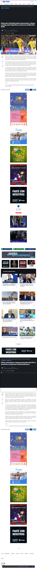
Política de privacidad (21, 566)
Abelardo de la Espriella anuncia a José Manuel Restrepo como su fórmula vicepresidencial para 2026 (27, 303)
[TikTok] (3, 565)
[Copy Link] (11, 33)
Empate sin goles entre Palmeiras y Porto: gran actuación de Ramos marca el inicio (27, 320)
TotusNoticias (7, 367)
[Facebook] (1, 563)
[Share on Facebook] (6, 33)
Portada (2, 6)
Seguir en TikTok (18, 212)
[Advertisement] (18, 15)
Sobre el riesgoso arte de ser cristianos (10, 337)
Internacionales (5, 300)
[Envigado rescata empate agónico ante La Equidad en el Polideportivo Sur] (27, 331)
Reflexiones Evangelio (6, 335)
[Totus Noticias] (6, 1)
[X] (2, 563)
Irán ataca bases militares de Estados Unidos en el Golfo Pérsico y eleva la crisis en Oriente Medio (9, 303)
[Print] (13, 33)
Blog (4, 6)
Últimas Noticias (5, 282)
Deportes (22, 282)
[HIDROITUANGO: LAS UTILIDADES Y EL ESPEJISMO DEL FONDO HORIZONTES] (10, 278)
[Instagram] (1, 565)
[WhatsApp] (4, 565)
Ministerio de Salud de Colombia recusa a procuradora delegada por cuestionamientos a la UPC (9, 320)
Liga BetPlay (25, 335)
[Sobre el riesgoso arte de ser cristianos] (10, 331)
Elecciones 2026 (23, 300)
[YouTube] (4, 563)
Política (27, 300)
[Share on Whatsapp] (9, 33)
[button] (32, 566)
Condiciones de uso (27, 566)
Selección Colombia (8, 86)
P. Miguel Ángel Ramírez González (7, 334)
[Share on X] (8, 33)
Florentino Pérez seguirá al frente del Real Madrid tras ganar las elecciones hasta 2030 (26, 285)
